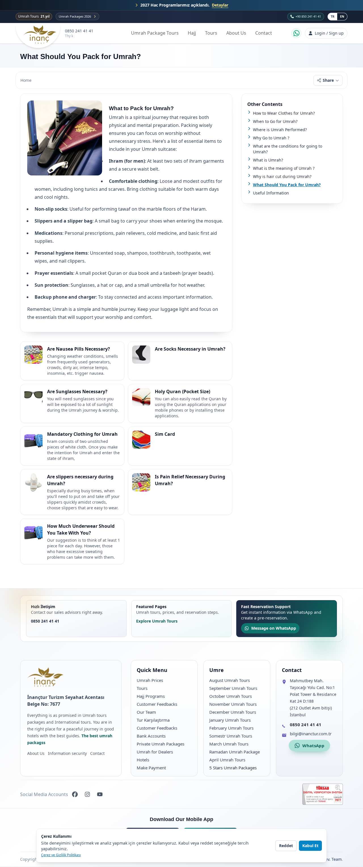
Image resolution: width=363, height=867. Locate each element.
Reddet (286, 845)
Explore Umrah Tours (157, 621)
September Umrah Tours (233, 688)
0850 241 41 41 (79, 30)
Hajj (192, 33)
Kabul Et (310, 845)
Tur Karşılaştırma (153, 720)
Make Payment (151, 767)
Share (328, 80)
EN (342, 16)
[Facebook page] (74, 794)
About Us (236, 33)
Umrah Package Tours (155, 33)
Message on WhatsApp (273, 628)
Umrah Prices (150, 680)
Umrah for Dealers (155, 752)
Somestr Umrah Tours (230, 736)
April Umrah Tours (227, 760)
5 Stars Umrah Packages (233, 767)
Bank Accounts (151, 736)
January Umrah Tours (230, 720)
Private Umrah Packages (160, 744)
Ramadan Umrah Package (234, 752)
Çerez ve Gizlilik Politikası (61, 855)
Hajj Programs (151, 696)
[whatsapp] (296, 33)
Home (25, 80)
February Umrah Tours (231, 728)
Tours (211, 33)
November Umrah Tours (233, 704)
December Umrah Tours (232, 712)
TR (332, 16)
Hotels (143, 760)
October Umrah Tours (230, 696)
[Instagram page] (87, 794)
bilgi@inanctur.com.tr (311, 733)
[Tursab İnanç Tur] (322, 794)
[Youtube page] (99, 794)
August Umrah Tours (229, 680)
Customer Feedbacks (157, 704)
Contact (263, 33)
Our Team (146, 712)
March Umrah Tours (228, 744)
